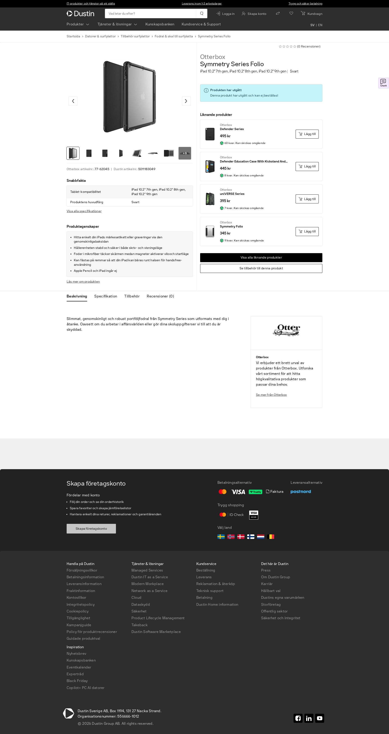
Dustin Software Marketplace (156, 632)
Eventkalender (79, 667)
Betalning (204, 597)
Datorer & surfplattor (100, 36)
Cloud (136, 597)
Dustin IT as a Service (149, 577)
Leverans (204, 577)
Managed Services (147, 570)
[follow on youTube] (319, 718)
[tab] (79, 296)
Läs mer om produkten (83, 282)
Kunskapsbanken (159, 24)
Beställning (205, 570)
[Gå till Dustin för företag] (81, 13)
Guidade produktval (83, 638)
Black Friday (77, 681)
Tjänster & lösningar (114, 24)
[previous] (72, 101)
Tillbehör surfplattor (135, 36)
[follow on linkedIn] (308, 718)
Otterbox (212, 57)
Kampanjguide (79, 625)
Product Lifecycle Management (158, 618)
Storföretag (271, 604)
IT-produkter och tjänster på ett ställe (91, 3)
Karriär (267, 584)
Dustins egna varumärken (282, 597)
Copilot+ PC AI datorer (85, 688)
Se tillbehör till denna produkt (261, 268)
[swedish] (221, 537)
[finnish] (250, 537)
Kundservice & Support (201, 24)
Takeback (139, 625)
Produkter (75, 24)
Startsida (73, 36)
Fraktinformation (81, 591)
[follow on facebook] (298, 718)
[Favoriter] (291, 13)
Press (266, 570)
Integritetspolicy (81, 604)
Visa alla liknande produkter (261, 257)
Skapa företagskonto (91, 529)
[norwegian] (231, 537)
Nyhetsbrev (76, 653)
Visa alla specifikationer (84, 211)
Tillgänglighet (78, 618)
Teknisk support (210, 591)
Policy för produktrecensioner (92, 632)
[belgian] (270, 537)
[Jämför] (278, 13)
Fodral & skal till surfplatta (174, 36)
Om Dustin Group (275, 577)
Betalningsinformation (85, 577)
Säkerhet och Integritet (281, 618)
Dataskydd (140, 604)
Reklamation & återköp (215, 584)
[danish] (240, 537)
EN (320, 25)
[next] (186, 101)
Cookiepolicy (77, 611)
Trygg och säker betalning (305, 3)
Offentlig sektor (274, 611)
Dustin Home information (217, 604)
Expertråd (75, 674)
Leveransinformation (84, 584)
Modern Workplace (147, 584)
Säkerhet (139, 611)
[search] (201, 13)
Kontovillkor (76, 597)
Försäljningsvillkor (82, 570)
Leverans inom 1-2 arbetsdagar (202, 3)
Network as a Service (149, 591)
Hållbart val (270, 591)
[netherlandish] (260, 537)
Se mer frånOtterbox (271, 395)
